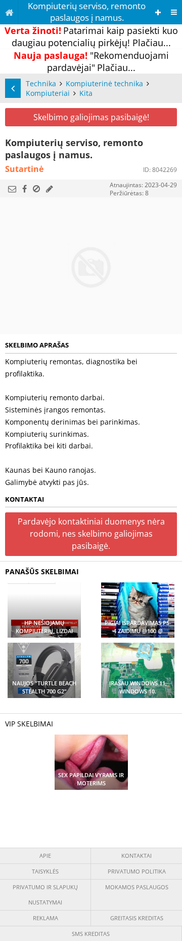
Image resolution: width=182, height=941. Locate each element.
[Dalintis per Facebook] (24, 188)
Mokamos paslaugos (136, 887)
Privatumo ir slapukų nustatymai (45, 894)
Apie (45, 855)
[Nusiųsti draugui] (12, 188)
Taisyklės (45, 871)
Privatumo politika (137, 871)
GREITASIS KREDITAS (136, 918)
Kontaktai (136, 855)
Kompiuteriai (48, 93)
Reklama (45, 918)
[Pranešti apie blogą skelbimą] (36, 188)
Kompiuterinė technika (104, 83)
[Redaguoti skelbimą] (49, 188)
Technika (41, 83)
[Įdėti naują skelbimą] (158, 12)
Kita (86, 93)
